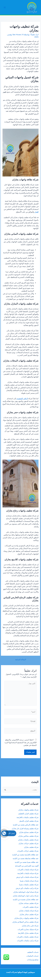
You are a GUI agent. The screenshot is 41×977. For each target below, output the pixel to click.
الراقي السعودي (22, 399)
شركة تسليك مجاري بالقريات (28, 929)
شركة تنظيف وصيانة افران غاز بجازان (25, 828)
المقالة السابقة (20, 659)
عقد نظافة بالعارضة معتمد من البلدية (25, 855)
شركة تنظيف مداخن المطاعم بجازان (25, 922)
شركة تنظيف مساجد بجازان (28, 903)
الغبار (36, 212)
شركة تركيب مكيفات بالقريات (27, 941)
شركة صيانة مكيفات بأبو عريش (27, 877)
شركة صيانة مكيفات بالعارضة (27, 873)
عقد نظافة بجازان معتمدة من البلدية (25, 899)
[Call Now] (4, 833)
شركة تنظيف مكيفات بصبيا (28, 885)
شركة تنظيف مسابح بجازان (28, 832)
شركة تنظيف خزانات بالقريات (27, 851)
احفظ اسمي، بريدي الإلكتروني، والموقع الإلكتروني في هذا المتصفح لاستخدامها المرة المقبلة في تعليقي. (21, 742)
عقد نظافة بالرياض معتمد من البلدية (25, 825)
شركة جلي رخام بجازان (30, 926)
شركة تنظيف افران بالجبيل (28, 821)
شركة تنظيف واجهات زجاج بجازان (26, 918)
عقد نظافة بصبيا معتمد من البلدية (26, 862)
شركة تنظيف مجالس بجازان (28, 836)
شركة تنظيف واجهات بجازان (28, 810)
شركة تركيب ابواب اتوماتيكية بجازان (25, 896)
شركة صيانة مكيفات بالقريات (28, 870)
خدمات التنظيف (32, 952)
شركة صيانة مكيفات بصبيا (29, 881)
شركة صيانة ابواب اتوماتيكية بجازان (25, 892)
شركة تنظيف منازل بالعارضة (28, 933)
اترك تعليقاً (34, 35)
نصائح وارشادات (32, 960)
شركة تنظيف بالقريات (30, 907)
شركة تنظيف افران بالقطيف (28, 814)
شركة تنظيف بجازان (31, 847)
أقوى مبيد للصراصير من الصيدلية (26, 866)
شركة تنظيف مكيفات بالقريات (27, 937)
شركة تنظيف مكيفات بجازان (28, 840)
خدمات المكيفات (32, 956)
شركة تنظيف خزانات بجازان (28, 843)
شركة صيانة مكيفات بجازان (28, 911)
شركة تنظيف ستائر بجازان (29, 914)
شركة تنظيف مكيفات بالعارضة (27, 817)
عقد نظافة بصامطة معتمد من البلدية (25, 858)
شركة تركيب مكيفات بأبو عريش (27, 888)
